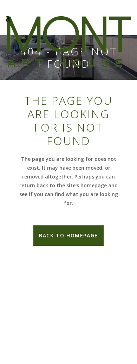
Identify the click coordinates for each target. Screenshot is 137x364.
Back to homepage (68, 235)
